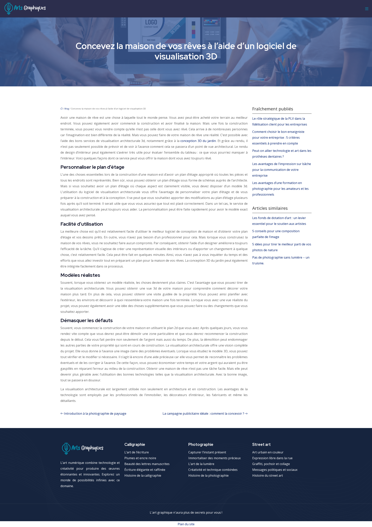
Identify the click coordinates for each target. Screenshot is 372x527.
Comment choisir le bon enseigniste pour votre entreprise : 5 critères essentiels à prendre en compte (278, 137)
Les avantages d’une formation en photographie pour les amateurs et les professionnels (280, 189)
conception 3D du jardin (198, 141)
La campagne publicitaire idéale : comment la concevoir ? (203, 413)
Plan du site (186, 524)
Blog (67, 108)
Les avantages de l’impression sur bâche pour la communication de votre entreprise (281, 170)
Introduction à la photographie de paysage (95, 413)
